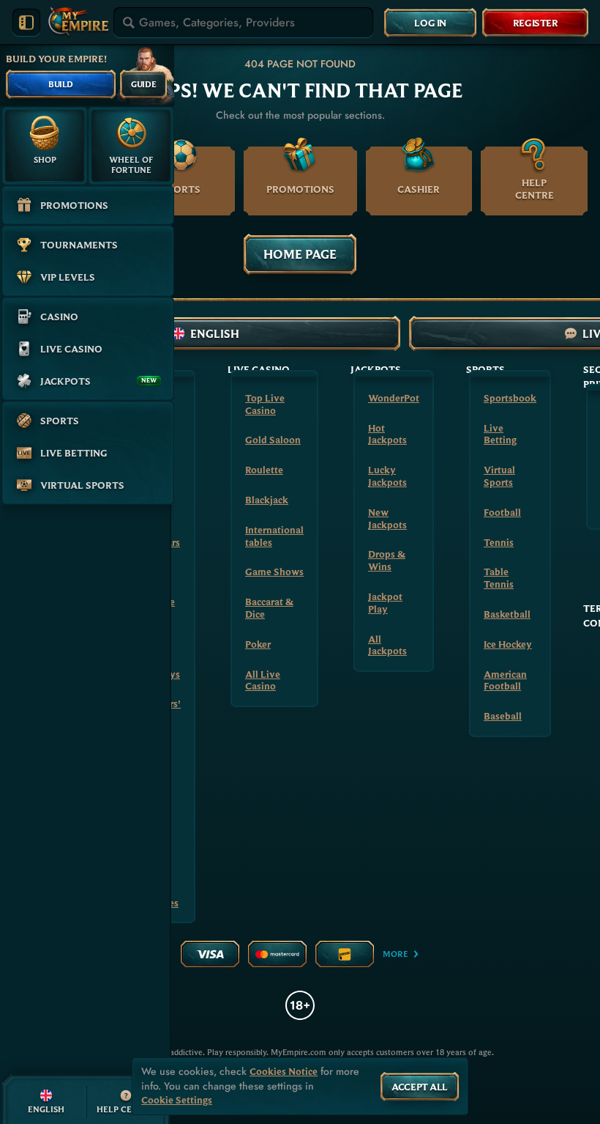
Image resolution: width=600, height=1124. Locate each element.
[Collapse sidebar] (26, 23)
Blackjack (266, 499)
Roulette (264, 469)
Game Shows (274, 571)
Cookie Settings (176, 1100)
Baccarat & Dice (269, 608)
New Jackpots (387, 518)
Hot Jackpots (387, 434)
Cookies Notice (284, 1071)
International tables (274, 536)
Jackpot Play (385, 602)
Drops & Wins (386, 560)
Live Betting (500, 434)
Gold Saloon (273, 439)
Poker (258, 644)
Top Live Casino (265, 404)
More (395, 953)
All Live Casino (262, 680)
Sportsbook (510, 397)
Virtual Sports (499, 476)
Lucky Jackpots (387, 476)
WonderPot (393, 397)
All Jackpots (387, 645)
